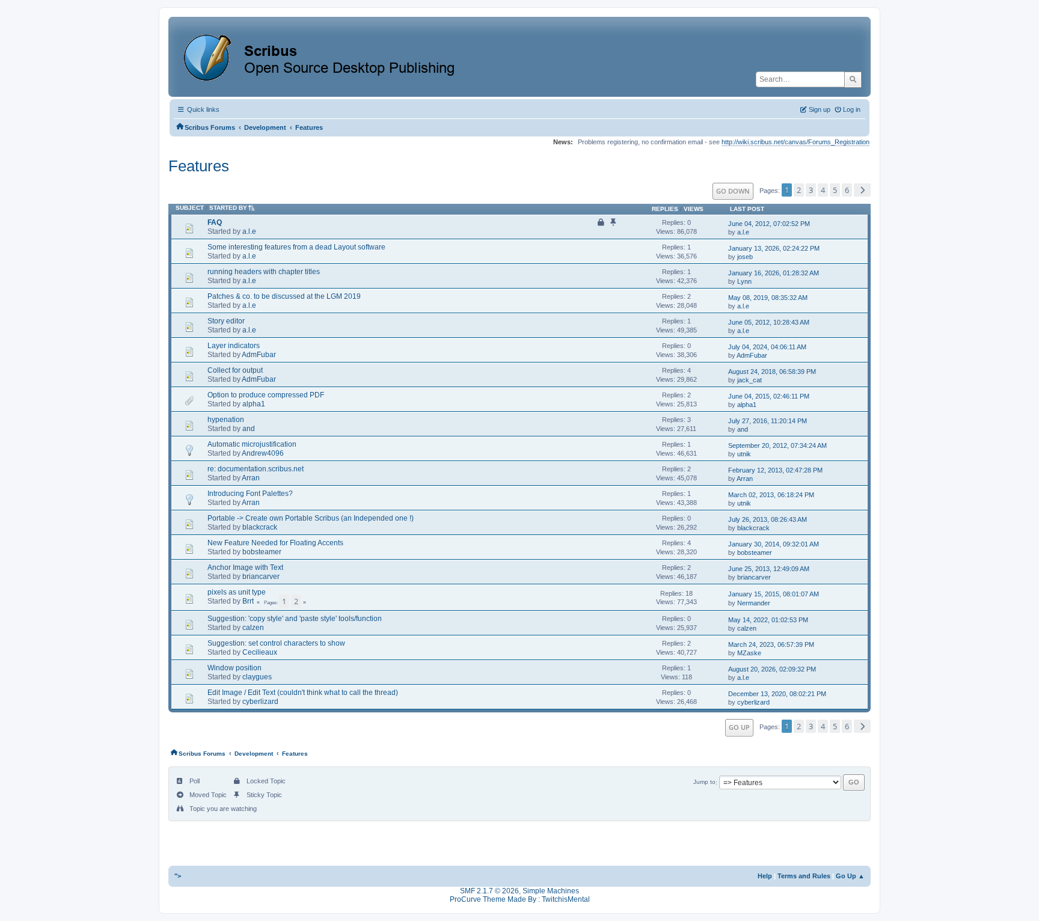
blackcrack (259, 527)
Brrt (248, 601)
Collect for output (235, 370)
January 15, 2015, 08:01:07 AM (773, 594)
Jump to (704, 782)
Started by (228, 207)
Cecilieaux (259, 652)
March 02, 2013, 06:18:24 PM (771, 494)
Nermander (753, 603)
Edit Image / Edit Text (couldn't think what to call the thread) (302, 692)
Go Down (733, 190)
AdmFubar (259, 354)
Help (765, 876)
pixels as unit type (236, 592)
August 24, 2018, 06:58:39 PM (772, 371)
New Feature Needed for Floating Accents (275, 543)
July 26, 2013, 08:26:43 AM (767, 519)
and (248, 428)
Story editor (226, 321)
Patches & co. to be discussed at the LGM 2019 (284, 296)
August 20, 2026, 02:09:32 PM (772, 669)
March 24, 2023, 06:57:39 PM (771, 644)
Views (693, 209)
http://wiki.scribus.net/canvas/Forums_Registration (795, 141)
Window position (234, 668)
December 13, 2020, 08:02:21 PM (777, 693)
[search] (853, 79)
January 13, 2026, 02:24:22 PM (774, 248)
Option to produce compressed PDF (265, 395)
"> (177, 876)
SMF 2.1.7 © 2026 (489, 891)
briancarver (261, 576)
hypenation (225, 419)
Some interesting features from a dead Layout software (296, 247)
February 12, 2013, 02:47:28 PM (775, 470)
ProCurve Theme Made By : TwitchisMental (520, 899)
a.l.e (249, 231)
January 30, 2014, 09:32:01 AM (773, 544)
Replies (665, 209)
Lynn (744, 281)
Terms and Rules (803, 876)
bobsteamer (261, 552)
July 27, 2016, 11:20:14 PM (767, 420)
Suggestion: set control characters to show (276, 643)
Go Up (739, 727)
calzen (253, 627)
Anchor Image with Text (245, 567)
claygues (257, 677)
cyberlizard (260, 701)
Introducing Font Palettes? (250, 493)
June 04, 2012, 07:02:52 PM (769, 223)
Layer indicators (233, 345)
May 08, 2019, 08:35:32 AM (768, 297)
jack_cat (749, 380)
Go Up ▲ (850, 876)
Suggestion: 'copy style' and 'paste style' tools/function (294, 618)
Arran (251, 478)
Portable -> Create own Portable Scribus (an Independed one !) (310, 518)
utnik (744, 453)
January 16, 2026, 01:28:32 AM (773, 273)
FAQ (214, 222)
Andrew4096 (263, 453)
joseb (745, 256)
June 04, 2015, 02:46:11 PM (768, 396)
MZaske (749, 652)
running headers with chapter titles (263, 272)
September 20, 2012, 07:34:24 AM (777, 445)
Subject (190, 207)
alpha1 (253, 404)
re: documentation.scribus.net (255, 469)
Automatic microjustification (251, 444)
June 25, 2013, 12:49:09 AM (768, 568)
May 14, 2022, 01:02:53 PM (768, 619)
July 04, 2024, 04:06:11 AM (767, 346)
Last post (747, 209)
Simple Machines (551, 891)
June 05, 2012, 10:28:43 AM (768, 322)
